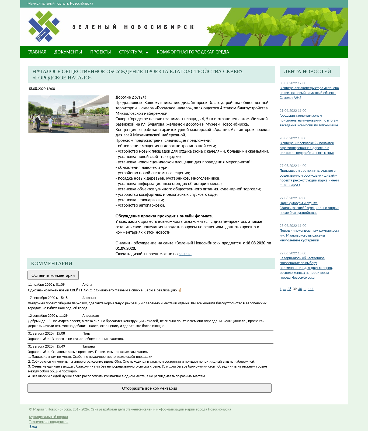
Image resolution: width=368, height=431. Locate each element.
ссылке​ (185, 254)
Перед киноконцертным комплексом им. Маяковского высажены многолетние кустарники (309, 236)
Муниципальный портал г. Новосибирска (60, 4)
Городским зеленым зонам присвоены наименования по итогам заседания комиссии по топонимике (309, 120)
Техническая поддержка (48, 422)
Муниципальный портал (48, 417)
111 (311, 289)
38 (289, 289)
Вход (33, 427)
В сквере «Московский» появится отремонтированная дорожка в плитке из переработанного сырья (307, 148)
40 (300, 289)
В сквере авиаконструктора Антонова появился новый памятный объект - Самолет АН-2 (309, 93)
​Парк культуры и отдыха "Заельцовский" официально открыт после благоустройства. (309, 208)
